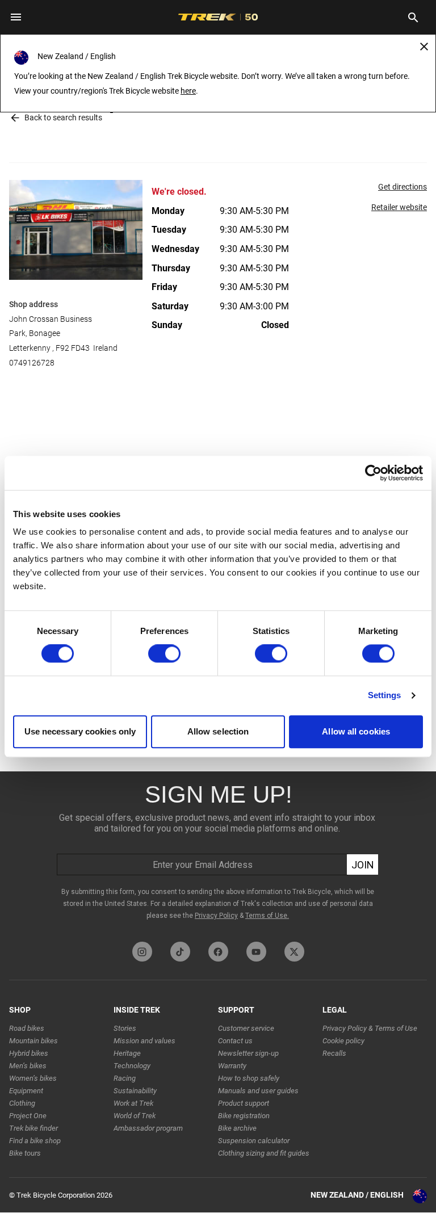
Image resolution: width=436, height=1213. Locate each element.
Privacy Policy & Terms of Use (369, 1028)
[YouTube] (256, 952)
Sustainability (135, 1090)
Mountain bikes (33, 1040)
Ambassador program (148, 1128)
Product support (243, 1103)
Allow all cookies (356, 731)
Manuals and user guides (258, 1090)
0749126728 (31, 362)
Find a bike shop (35, 1140)
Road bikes (26, 1028)
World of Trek (135, 1115)
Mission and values (144, 1040)
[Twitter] (294, 952)
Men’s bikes (28, 1065)
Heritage (127, 1053)
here (188, 90)
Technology (132, 1065)
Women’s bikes (33, 1078)
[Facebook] (218, 952)
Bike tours (25, 1153)
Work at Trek (133, 1103)
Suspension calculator (254, 1140)
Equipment (26, 1090)
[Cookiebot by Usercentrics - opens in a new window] (373, 472)
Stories (125, 1028)
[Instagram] (142, 952)
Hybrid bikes (28, 1053)
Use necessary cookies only (80, 731)
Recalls (334, 1053)
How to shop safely (248, 1078)
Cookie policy (343, 1040)
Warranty (232, 1065)
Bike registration (244, 1115)
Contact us (235, 1040)
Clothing (22, 1103)
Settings (384, 695)
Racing (125, 1078)
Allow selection (218, 731)
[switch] (164, 654)
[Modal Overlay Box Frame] (218, 853)
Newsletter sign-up (248, 1053)
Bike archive (237, 1128)
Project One (28, 1115)
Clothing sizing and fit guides (263, 1153)
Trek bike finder (33, 1128)
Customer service (246, 1028)
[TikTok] (180, 952)
